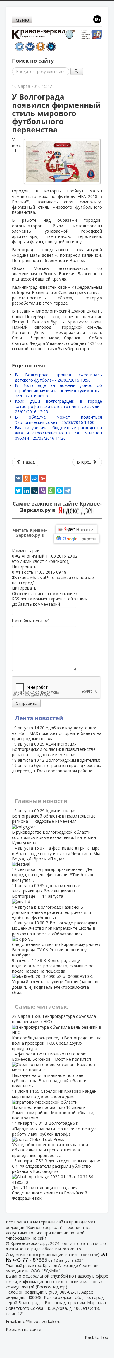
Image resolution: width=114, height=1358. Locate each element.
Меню (22, 20)
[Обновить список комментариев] (42, 550)
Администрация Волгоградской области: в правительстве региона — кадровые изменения (54, 749)
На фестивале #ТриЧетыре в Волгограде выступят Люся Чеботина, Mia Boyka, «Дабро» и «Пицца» (56, 864)
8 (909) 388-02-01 (62, 1292)
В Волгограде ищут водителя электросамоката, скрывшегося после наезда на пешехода (56, 976)
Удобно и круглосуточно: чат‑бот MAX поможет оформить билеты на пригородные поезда (56, 733)
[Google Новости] (76, 538)
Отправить (26, 703)
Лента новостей (39, 718)
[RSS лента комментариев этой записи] (41, 550)
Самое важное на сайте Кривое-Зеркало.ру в (57, 507)
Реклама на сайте (23, 1329)
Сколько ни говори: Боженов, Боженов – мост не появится (51, 1070)
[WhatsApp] (51, 490)
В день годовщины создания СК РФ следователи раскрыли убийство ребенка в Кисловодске (56, 1179)
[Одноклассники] (26, 478)
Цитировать (24, 567)
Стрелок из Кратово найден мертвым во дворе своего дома (54, 1104)
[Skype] (59, 490)
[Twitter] (18, 490)
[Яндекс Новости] (76, 529)
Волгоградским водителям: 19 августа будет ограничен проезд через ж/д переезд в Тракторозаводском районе (56, 765)
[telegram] (67, 490)
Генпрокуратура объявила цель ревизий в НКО (56, 1032)
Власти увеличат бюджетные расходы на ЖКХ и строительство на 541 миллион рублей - (58, 433)
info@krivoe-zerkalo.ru (39, 1321)
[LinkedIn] (26, 490)
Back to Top (96, 1337)
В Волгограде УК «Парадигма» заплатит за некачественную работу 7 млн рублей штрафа (54, 1139)
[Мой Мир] (34, 478)
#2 (17, 556)
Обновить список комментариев (44, 593)
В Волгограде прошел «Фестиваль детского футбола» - (58, 377)
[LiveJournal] (34, 490)
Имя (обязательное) (30, 620)
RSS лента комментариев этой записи (50, 599)
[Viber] (42, 490)
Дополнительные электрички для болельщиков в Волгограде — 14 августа (51, 901)
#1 (17, 572)
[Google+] (42, 478)
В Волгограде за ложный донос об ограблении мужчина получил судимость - (58, 390)
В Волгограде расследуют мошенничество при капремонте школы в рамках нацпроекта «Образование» (56, 939)
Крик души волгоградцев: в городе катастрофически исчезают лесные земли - (58, 406)
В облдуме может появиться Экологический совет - (58, 419)
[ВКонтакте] (18, 478)
